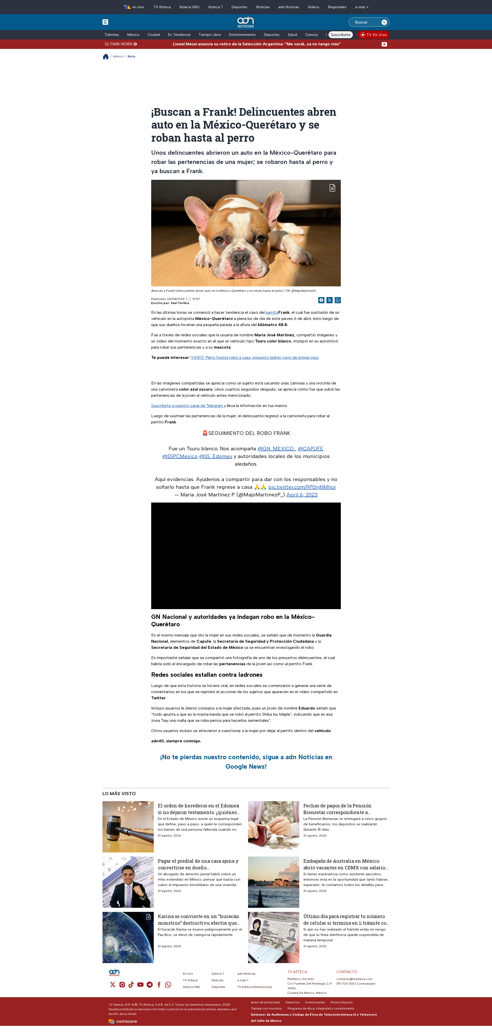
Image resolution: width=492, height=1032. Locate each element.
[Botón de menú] (105, 22)
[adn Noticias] (246, 22)
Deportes (239, 7)
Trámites (112, 35)
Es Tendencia (179, 35)
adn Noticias (288, 7)
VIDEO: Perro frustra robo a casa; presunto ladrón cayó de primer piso (255, 357)
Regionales (337, 7)
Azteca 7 (215, 7)
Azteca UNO (189, 7)
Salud (292, 35)
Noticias (263, 7)
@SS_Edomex (215, 456)
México (133, 35)
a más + (362, 7)
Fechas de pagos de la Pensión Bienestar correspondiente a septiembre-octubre (337, 808)
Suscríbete (341, 34)
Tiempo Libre (210, 35)
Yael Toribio (180, 303)
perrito (272, 312)
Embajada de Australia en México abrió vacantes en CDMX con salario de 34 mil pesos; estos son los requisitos (344, 864)
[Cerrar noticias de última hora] (384, 44)
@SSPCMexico (180, 456)
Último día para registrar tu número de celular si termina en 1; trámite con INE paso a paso (346, 919)
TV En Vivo (376, 34)
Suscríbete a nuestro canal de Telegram (187, 405)
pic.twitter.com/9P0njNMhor (302, 487)
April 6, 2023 (301, 495)
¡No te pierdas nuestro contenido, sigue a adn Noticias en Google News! (246, 761)
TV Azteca (162, 7)
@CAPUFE (310, 448)
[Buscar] (384, 22)
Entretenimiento (242, 35)
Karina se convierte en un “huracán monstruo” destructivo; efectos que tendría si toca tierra (198, 919)
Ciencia (311, 35)
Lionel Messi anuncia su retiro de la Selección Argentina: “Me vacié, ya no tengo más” (231, 43)
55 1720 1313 (345, 983)
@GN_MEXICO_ (277, 448)
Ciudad (154, 35)
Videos (313, 7)
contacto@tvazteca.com (354, 979)
